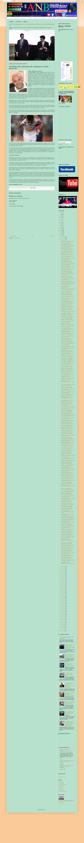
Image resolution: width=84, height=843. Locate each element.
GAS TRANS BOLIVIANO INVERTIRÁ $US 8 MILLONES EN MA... (67, 560)
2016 (60, 228)
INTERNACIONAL (51, 18)
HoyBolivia (62, 764)
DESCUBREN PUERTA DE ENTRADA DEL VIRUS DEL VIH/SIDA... (67, 351)
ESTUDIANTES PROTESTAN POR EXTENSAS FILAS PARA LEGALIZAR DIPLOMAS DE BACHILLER (70, 656)
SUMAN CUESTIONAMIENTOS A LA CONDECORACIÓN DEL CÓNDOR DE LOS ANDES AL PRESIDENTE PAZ (31, 25)
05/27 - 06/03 (63, 611)
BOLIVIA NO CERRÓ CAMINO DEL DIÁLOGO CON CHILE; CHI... (67, 292)
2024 (60, 215)
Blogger (45, 809)
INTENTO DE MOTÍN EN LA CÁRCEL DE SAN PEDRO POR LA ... (67, 468)
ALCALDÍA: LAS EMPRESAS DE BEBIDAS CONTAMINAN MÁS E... (67, 319)
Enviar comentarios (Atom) (17, 237)
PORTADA (10, 18)
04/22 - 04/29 (63, 619)
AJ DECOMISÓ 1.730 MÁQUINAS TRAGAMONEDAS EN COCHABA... (67, 504)
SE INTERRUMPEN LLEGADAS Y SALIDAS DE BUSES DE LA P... (66, 463)
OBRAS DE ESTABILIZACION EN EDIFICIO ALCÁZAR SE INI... (66, 309)
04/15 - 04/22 (63, 621)
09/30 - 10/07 (63, 582)
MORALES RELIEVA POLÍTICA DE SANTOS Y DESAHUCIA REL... (67, 252)
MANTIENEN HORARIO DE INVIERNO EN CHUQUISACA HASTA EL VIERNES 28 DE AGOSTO (70, 694)
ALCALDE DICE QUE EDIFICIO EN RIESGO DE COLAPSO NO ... (67, 558)
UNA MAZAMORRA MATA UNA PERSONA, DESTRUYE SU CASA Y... (68, 421)
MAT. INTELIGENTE (71, 18)
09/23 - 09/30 (63, 584)
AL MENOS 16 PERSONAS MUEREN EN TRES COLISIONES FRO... (68, 264)
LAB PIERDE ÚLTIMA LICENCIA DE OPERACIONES (67, 349)
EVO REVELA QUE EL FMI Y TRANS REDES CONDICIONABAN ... (67, 545)
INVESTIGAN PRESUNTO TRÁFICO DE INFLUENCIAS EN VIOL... (68, 390)
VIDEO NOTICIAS (61, 18)
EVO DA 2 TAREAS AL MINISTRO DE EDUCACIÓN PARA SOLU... (67, 247)
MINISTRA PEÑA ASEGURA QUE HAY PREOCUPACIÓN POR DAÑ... (67, 530)
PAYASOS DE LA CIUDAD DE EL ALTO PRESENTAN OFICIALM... (67, 267)
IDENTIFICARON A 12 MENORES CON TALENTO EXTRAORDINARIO (67, 359)
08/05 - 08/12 (63, 595)
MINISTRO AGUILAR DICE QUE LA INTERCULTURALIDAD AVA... (67, 532)
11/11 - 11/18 (63, 572)
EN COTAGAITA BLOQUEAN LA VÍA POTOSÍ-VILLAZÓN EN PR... (67, 321)
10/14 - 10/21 (63, 579)
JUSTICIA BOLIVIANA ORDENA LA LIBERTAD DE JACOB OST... (67, 556)
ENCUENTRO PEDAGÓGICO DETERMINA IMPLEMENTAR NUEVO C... (68, 485)
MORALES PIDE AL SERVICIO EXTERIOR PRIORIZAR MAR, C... (67, 294)
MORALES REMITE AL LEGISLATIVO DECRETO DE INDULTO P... (67, 376)
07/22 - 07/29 (63, 598)
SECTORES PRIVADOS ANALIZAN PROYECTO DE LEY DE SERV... (67, 433)
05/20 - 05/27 (63, 613)
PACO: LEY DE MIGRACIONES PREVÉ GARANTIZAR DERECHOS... (67, 491)
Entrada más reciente (12, 236)
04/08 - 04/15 (63, 622)
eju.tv (61, 759)
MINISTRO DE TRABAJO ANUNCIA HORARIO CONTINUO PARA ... (67, 428)
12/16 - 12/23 (63, 239)
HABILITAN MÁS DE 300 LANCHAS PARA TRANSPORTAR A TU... (67, 374)
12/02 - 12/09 (63, 568)
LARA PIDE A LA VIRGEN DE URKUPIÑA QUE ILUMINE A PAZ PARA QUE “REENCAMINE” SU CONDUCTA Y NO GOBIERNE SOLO (70, 724)
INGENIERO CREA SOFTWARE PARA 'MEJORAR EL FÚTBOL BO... (67, 269)
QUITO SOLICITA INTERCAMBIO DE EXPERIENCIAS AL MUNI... (67, 304)
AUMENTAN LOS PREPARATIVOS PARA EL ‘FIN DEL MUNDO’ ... (68, 392)
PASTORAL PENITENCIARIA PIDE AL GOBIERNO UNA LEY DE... (67, 480)
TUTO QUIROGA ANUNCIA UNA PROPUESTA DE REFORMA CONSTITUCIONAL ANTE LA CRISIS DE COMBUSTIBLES (70, 685)
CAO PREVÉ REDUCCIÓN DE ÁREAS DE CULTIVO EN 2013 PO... (67, 284)
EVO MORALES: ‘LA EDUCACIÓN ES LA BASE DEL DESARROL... (67, 548)
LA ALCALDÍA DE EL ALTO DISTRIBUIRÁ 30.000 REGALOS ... (67, 244)
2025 (60, 214)
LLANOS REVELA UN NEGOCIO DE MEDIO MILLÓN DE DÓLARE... (67, 316)
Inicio (33, 236)
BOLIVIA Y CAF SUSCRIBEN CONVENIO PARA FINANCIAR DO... (68, 489)
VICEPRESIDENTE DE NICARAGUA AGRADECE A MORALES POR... (67, 307)
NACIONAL (16, 18)
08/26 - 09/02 (63, 590)
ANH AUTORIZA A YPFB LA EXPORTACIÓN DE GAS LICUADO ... (68, 406)
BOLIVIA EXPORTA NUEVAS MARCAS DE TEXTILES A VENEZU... (68, 499)
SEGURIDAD (43, 18)
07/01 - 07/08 (63, 603)
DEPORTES (23, 18)
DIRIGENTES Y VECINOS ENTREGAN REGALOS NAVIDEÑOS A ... (67, 242)
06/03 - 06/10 (63, 609)
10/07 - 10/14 (63, 580)
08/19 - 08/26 (63, 592)
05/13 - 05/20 (63, 614)
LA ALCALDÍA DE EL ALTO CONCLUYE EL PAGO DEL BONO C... (68, 299)
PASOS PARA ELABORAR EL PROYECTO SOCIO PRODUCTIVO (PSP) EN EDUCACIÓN (67, 637)
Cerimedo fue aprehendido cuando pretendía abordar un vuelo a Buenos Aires (67, 761)
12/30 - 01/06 (63, 236)
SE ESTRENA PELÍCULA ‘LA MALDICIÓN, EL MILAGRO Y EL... (67, 324)
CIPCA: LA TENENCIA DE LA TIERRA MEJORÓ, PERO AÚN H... (67, 553)
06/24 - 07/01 (63, 605)
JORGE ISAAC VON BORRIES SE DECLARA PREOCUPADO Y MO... (67, 426)
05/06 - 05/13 (63, 616)
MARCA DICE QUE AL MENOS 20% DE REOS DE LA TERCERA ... (67, 496)
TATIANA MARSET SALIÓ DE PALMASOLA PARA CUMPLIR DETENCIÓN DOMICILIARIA (69, 713)
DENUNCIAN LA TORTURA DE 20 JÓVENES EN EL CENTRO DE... (67, 525)
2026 (60, 212)
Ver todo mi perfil (61, 802)
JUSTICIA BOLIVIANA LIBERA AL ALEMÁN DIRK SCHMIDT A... (67, 413)
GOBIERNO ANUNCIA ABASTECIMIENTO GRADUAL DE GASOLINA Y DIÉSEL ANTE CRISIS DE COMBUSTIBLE (70, 646)
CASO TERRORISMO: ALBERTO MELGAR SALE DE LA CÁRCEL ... (67, 262)
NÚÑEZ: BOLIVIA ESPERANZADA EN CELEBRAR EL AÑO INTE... (67, 354)
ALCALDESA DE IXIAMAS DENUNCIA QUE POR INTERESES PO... (68, 259)
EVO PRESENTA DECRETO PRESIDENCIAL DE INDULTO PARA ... (67, 381)
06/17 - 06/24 (63, 606)
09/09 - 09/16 (63, 587)
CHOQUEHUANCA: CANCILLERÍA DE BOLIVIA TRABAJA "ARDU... (67, 289)
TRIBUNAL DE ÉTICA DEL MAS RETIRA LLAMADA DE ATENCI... (68, 436)
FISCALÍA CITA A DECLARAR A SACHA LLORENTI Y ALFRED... (67, 387)
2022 (60, 219)
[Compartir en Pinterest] (35, 187)
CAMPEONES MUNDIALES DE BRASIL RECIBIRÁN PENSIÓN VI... (68, 331)
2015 (60, 230)
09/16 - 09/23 (63, 585)
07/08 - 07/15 (63, 601)
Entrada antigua (51, 236)
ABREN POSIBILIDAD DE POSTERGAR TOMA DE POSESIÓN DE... (67, 440)
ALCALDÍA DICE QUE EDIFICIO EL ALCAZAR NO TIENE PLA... (67, 527)
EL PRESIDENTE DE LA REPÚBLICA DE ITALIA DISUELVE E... (68, 274)
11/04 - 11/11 (63, 574)
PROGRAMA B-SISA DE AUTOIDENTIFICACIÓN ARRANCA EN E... (67, 563)
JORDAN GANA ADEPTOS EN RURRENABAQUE (66, 287)
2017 (60, 227)
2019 (60, 223)
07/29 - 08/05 (63, 596)
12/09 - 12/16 (63, 566)
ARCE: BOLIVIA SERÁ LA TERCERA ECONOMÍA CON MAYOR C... (67, 356)
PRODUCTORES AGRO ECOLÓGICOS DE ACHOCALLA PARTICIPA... (67, 249)
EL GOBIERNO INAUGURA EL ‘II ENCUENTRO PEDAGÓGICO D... (67, 551)
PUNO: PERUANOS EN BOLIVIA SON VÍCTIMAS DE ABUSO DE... (67, 478)
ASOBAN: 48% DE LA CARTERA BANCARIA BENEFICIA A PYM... (67, 483)
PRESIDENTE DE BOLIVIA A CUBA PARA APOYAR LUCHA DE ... (67, 254)
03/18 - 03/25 (63, 627)
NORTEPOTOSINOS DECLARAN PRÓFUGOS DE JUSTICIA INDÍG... (67, 423)
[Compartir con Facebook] (34, 187)
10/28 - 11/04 (63, 576)
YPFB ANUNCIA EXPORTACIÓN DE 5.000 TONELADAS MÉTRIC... (67, 361)
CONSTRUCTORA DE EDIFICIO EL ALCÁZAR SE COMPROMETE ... (67, 411)
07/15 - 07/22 (63, 600)
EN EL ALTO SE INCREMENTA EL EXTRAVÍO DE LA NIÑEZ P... (66, 339)
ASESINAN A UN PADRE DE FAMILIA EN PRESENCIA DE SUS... (67, 537)
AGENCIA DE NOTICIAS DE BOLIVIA (18, 187)
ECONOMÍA (30, 18)
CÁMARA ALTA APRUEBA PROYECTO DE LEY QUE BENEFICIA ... (67, 465)
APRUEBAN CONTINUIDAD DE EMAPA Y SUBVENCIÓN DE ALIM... (68, 475)
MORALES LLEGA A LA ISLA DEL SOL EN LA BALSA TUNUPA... (67, 312)
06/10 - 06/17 (63, 608)
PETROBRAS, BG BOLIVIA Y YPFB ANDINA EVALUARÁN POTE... (67, 431)
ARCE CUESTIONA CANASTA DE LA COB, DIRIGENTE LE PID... (67, 329)
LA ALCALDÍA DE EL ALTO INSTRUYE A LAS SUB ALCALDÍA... (67, 297)
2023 (60, 217)
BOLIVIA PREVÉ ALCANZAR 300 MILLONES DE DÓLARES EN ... (67, 506)
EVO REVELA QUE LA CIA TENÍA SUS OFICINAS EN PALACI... (67, 257)
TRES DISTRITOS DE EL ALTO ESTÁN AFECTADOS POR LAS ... (67, 515)
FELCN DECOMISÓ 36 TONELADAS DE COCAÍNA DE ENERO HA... (68, 458)
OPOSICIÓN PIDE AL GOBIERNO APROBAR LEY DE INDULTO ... (67, 543)
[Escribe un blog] (31, 187)
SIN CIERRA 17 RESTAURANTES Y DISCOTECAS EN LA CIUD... (67, 473)
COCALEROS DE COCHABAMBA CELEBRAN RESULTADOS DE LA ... (67, 438)
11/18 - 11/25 (63, 571)
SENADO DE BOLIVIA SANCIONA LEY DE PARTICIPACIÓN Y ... (68, 279)
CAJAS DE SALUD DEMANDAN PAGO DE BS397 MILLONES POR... (67, 385)
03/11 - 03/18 (63, 629)
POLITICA (61, 787)
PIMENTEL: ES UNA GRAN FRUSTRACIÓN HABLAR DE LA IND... (67, 540)
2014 (60, 232)
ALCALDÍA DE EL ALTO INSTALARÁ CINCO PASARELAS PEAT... (67, 418)
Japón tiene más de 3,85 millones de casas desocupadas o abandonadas (66, 766)
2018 (60, 225)
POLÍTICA (36, 18)
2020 (60, 222)
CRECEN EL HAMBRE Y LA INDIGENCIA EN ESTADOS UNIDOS (67, 346)
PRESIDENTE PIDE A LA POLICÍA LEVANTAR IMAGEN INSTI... (67, 403)
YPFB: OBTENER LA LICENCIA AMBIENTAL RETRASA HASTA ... (67, 401)
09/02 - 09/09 (63, 588)
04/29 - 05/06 (63, 617)
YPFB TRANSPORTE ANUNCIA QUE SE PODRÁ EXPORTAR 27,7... (68, 408)
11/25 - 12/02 (63, 569)
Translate (66, 143)
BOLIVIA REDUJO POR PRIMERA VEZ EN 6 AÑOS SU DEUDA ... (67, 344)
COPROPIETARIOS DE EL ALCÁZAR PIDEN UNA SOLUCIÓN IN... (67, 379)
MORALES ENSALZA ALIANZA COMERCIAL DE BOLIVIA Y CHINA (67, 282)
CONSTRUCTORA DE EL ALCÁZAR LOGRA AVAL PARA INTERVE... (67, 341)
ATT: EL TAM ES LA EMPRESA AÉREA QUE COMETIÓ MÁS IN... (67, 364)
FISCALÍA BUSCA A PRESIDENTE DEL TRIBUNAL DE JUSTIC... (67, 470)
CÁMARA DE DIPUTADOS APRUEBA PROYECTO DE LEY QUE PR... (67, 395)
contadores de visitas (62, 776)
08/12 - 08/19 (63, 593)
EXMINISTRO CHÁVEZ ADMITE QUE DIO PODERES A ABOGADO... (67, 314)
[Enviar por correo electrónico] (30, 187)
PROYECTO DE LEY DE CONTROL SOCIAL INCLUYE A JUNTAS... (67, 366)
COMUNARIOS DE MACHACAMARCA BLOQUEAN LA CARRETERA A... (67, 517)
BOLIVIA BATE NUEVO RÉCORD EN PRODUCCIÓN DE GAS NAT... (67, 369)
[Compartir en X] (32, 187)
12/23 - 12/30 (63, 238)
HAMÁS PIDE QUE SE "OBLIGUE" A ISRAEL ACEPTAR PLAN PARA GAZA (69, 675)
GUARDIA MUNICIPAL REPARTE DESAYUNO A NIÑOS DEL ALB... (67, 509)
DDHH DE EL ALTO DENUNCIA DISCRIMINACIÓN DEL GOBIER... (67, 277)
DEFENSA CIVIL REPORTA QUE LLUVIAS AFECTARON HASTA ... (67, 494)
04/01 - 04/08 (63, 624)
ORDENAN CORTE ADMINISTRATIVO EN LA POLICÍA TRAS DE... (67, 371)
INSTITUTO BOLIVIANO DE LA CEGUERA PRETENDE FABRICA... (67, 272)
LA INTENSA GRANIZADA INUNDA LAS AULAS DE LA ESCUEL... (67, 445)
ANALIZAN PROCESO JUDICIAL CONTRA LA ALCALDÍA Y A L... (67, 501)
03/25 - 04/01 (63, 625)
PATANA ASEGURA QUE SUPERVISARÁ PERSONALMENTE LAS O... (67, 511)
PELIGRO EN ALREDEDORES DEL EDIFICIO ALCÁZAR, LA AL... (67, 453)
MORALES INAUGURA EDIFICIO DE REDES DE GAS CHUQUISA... (67, 535)
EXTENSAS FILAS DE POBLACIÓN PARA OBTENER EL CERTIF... (67, 302)
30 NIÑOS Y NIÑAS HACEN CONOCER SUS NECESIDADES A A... (67, 522)
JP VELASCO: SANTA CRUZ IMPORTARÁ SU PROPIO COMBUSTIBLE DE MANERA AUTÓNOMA (70, 703)
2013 (60, 233)
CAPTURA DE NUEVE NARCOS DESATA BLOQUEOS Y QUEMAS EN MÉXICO (70, 665)
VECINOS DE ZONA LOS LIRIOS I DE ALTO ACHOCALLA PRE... (67, 450)
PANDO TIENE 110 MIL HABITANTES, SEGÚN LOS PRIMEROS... (67, 326)
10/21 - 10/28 (63, 577)
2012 (60, 235)
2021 (60, 220)
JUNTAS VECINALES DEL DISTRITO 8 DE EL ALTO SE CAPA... (67, 336)
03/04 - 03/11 (63, 630)
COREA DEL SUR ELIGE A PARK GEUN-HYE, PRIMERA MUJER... (68, 416)
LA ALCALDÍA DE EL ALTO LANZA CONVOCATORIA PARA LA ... (67, 448)
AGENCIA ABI (62, 769)
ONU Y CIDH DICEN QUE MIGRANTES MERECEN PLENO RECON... (68, 520)
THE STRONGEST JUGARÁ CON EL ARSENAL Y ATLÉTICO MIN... (67, 334)
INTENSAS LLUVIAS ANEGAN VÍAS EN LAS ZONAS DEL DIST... (68, 455)
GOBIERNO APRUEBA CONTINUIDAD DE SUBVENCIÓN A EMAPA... (67, 460)
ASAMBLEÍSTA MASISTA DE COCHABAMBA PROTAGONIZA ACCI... (67, 397)
